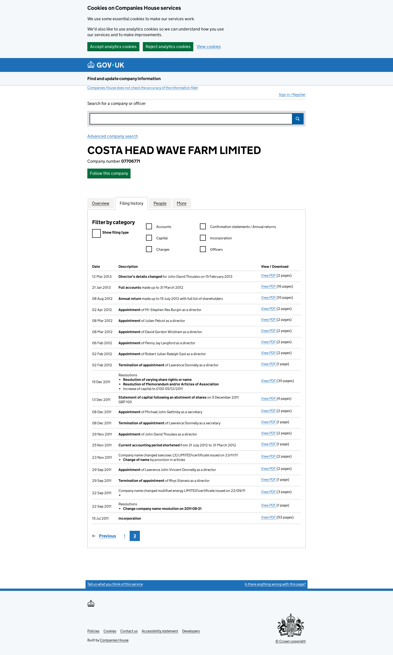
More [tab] (181, 203)
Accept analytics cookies (113, 46)
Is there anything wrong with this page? (275, 584)
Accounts (163, 227)
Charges (162, 249)
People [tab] (160, 203)
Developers (191, 631)
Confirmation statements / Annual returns (243, 227)
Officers (216, 249)
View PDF (269, 275)
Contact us (129, 631)
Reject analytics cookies (168, 46)
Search (298, 118)
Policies (93, 631)
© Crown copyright (290, 641)
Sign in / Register (292, 94)
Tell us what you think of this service (115, 584)
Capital (162, 238)
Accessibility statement (160, 631)
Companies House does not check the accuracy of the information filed (142, 88)
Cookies (109, 631)
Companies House (114, 640)
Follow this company (109, 173)
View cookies (209, 46)
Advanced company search (112, 136)
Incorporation (221, 238)
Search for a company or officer (116, 103)
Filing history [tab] (131, 203)
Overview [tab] (100, 203)
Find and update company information (124, 78)
